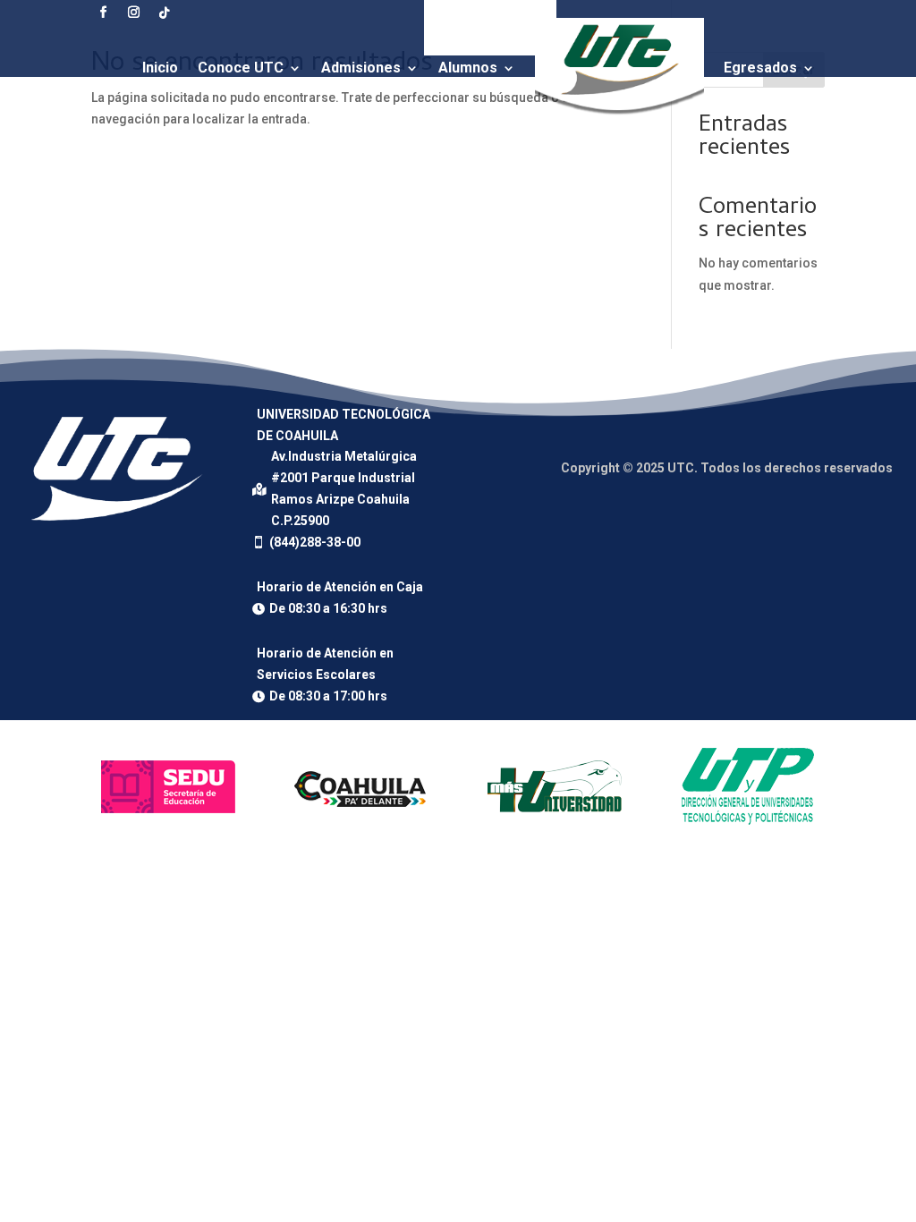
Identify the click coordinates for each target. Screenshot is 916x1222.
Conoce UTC (241, 67)
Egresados (760, 67)
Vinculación (396, 152)
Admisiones (361, 67)
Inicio (160, 67)
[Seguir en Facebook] (102, 12)
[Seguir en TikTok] (163, 12)
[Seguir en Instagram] (133, 12)
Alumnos (467, 67)
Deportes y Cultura (536, 152)
